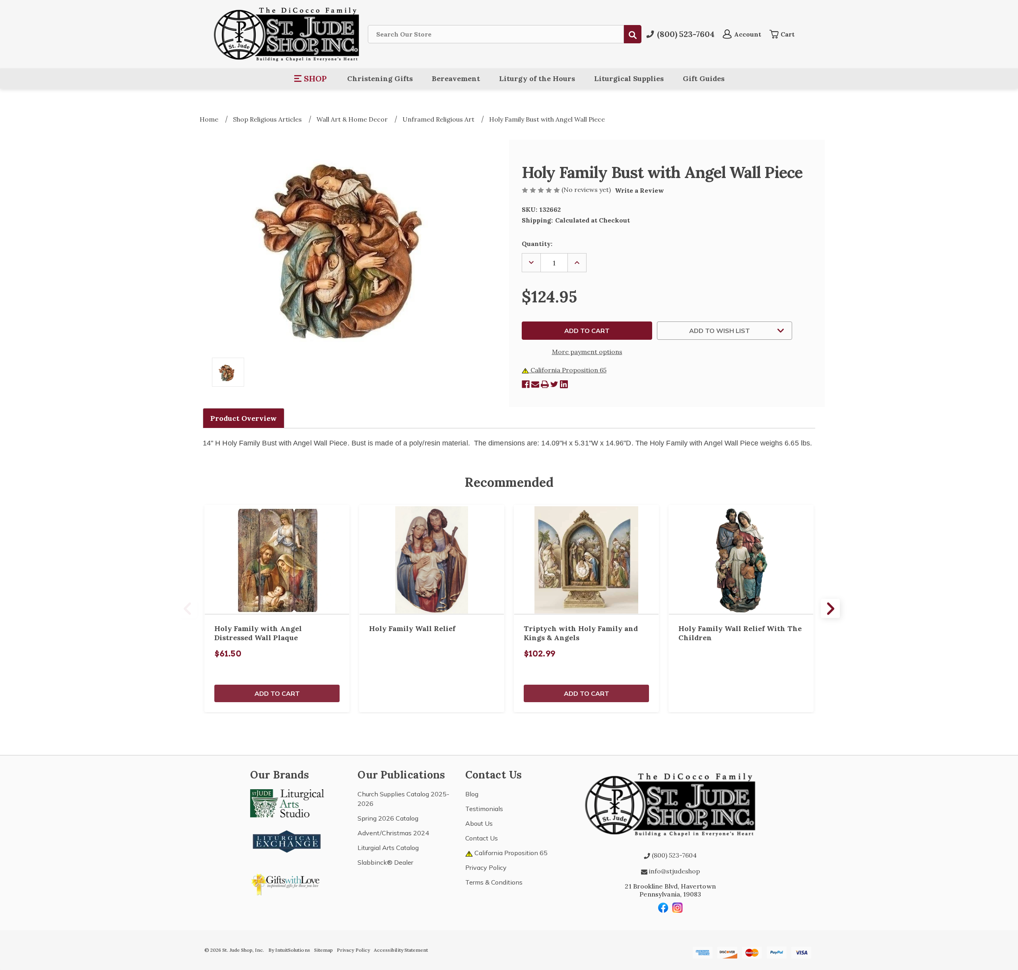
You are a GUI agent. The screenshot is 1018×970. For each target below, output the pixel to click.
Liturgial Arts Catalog (388, 848)
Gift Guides (704, 78)
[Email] (535, 384)
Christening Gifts (380, 78)
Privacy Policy (486, 867)
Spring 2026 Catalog (387, 818)
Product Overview (243, 418)
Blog (471, 794)
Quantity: (537, 244)
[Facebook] (526, 384)
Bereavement (456, 78)
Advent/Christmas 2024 (393, 833)
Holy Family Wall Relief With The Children (740, 633)
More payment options (587, 352)
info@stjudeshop (673, 871)
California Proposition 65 (567, 370)
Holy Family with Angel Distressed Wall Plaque (258, 633)
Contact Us (481, 838)
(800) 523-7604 (673, 855)
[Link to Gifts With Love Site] (287, 883)
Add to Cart (277, 693)
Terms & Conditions (494, 882)
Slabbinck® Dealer (385, 862)
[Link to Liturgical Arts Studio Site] (287, 803)
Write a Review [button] (639, 190)
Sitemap (323, 950)
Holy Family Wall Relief (412, 628)
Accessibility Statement (401, 950)
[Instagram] (677, 907)
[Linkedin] (564, 384)
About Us (479, 823)
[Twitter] (554, 384)
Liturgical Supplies (629, 78)
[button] (310, 78)
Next (830, 608)
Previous (187, 608)
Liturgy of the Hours (537, 78)
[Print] (545, 384)
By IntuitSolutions (289, 950)
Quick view (277, 559)
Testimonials (484, 809)
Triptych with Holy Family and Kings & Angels (581, 633)
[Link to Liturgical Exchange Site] (287, 840)
